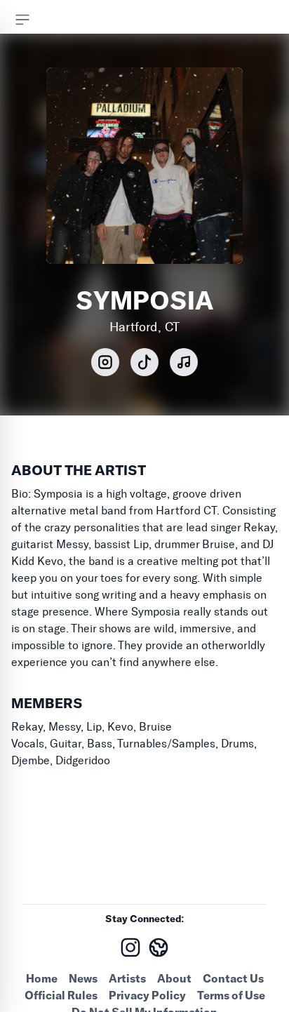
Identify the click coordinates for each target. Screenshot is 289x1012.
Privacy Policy (147, 995)
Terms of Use (231, 995)
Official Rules (61, 995)
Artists (127, 978)
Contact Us (233, 978)
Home (42, 978)
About (174, 978)
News (83, 978)
